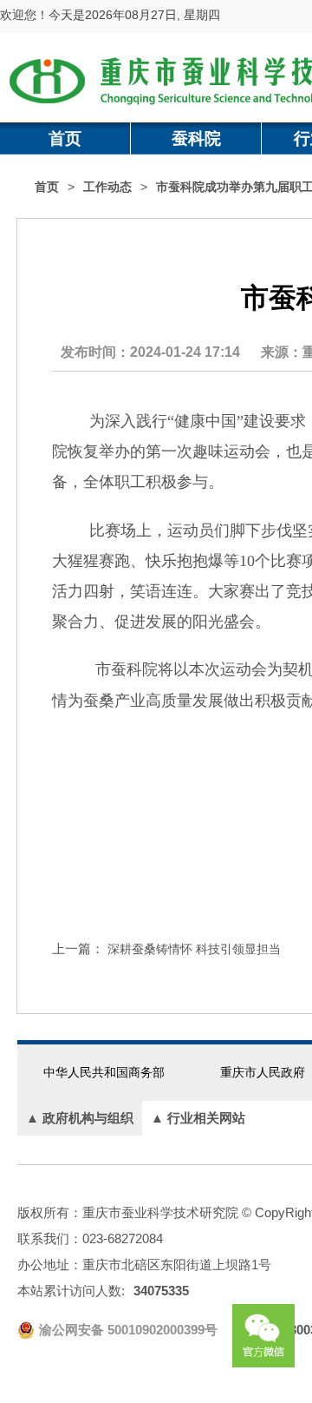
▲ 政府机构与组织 (79, 1117)
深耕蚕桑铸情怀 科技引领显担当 (194, 949)
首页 (65, 138)
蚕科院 (196, 138)
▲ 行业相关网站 (198, 1117)
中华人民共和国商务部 (104, 1072)
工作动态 (107, 187)
